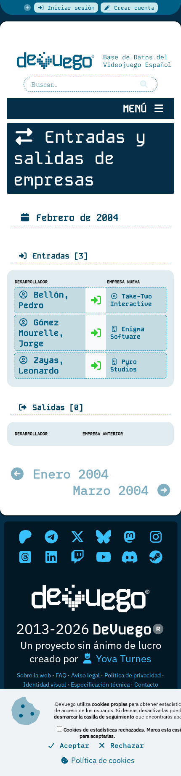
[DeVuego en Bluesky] (103, 537)
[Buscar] (144, 84)
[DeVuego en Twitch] (77, 557)
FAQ (61, 675)
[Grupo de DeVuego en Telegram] (51, 537)
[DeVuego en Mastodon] (129, 537)
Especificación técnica (100, 684)
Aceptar (72, 745)
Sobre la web (34, 675)
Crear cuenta (132, 7)
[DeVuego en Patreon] (25, 537)
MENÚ (137, 108)
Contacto (146, 684)
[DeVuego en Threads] (25, 557)
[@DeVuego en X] (77, 537)
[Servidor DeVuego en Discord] (129, 557)
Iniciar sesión (69, 7)
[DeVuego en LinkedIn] (51, 557)
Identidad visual (44, 684)
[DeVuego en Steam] (156, 557)
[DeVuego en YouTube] (103, 557)
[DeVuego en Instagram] (156, 537)
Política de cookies (102, 760)
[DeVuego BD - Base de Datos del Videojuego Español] (90, 60)
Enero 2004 (67, 473)
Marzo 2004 (114, 490)
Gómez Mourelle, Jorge (41, 333)
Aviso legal (85, 675)
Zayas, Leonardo (41, 365)
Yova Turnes (122, 658)
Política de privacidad (132, 675)
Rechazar (125, 745)
